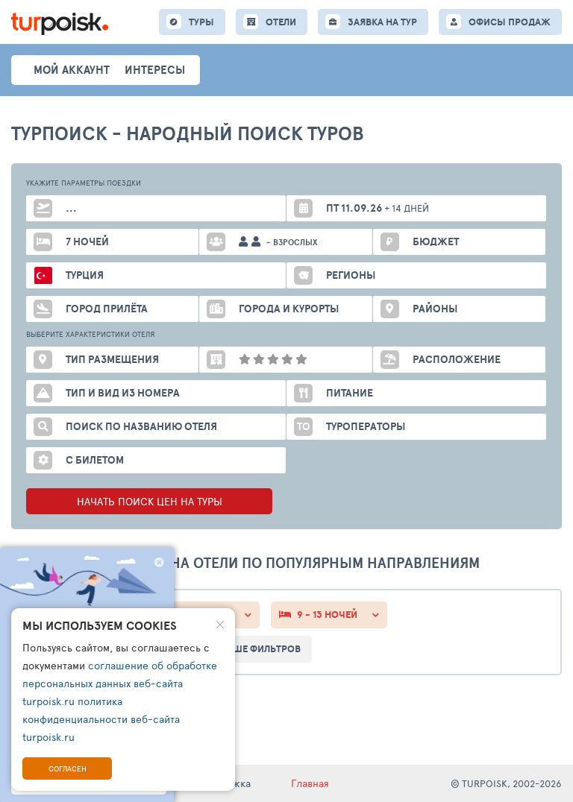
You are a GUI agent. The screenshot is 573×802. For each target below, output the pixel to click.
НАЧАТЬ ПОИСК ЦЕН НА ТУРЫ (149, 501)
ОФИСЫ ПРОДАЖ (510, 22)
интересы (155, 69)
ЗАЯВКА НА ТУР (382, 22)
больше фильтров (254, 649)
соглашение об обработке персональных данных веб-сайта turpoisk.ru (119, 683)
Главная (310, 783)
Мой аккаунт (72, 69)
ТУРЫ (201, 22)
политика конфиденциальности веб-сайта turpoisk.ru (101, 719)
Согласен (67, 768)
